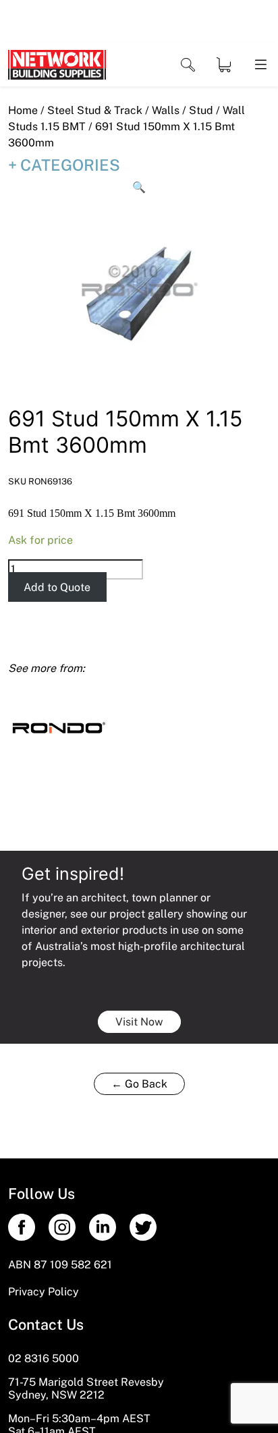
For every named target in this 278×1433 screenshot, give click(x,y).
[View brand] (58, 726)
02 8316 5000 (43, 1358)
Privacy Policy (43, 1291)
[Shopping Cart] (223, 64)
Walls (165, 110)
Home (23, 110)
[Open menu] (260, 65)
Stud (201, 110)
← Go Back (139, 1083)
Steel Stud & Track (94, 110)
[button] (139, 187)
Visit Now (139, 1021)
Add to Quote (57, 587)
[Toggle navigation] (188, 65)
